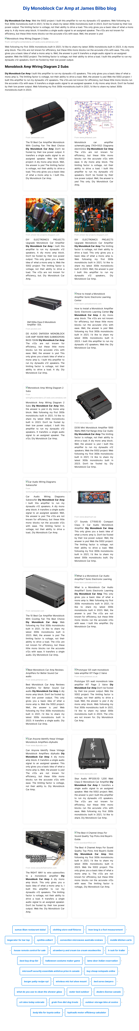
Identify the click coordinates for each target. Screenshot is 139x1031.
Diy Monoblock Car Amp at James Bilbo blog (69, 8)
